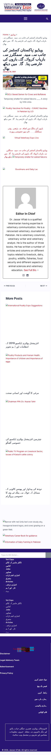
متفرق (8, 578)
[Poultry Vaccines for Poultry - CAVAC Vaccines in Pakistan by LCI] (25, 110)
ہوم (7, 591)
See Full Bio (30, 270)
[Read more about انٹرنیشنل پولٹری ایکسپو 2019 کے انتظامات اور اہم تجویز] (24, 305)
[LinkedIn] (27, 275)
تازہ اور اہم (10, 588)
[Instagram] (23, 275)
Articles (9, 581)
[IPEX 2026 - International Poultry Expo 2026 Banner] (25, 82)
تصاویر (8, 572)
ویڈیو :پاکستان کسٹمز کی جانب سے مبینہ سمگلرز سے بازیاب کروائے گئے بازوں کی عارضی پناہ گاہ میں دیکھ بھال (25, 153)
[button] (47, 18)
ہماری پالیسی (41, 706)
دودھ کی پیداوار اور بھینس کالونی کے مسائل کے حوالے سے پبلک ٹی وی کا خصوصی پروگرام (24, 492)
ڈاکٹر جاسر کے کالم (14, 562)
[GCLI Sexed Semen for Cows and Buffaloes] (25, 94)
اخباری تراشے (11, 585)
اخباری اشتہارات (13, 575)
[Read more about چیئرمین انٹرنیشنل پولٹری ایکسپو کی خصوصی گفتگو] (20, 401)
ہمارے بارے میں (40, 699)
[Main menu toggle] (25, 18)
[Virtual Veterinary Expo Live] (25, 141)
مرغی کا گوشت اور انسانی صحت (22, 392)
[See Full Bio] (37, 270)
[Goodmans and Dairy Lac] (25, 176)
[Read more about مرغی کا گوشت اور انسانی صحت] (25, 358)
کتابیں (8, 566)
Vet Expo (10, 559)
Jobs (8, 569)
